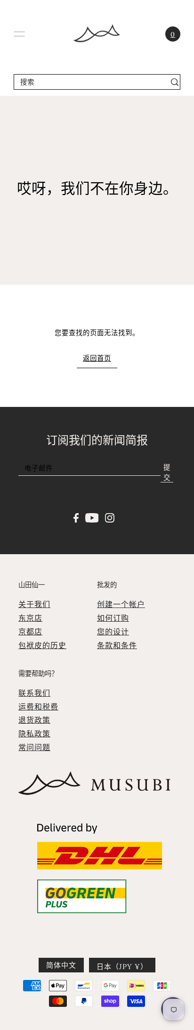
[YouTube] (92, 517)
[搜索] (174, 82)
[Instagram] (109, 517)
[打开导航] (19, 34)
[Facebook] (76, 517)
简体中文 (61, 965)
